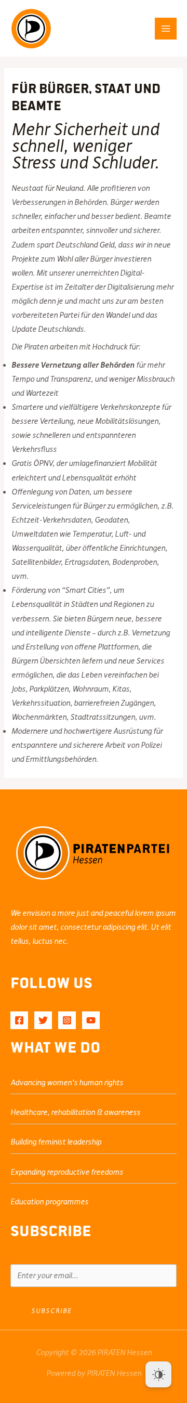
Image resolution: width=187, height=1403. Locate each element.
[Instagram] (67, 1020)
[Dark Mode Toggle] (158, 1374)
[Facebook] (19, 1020)
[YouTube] (91, 1020)
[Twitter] (43, 1020)
